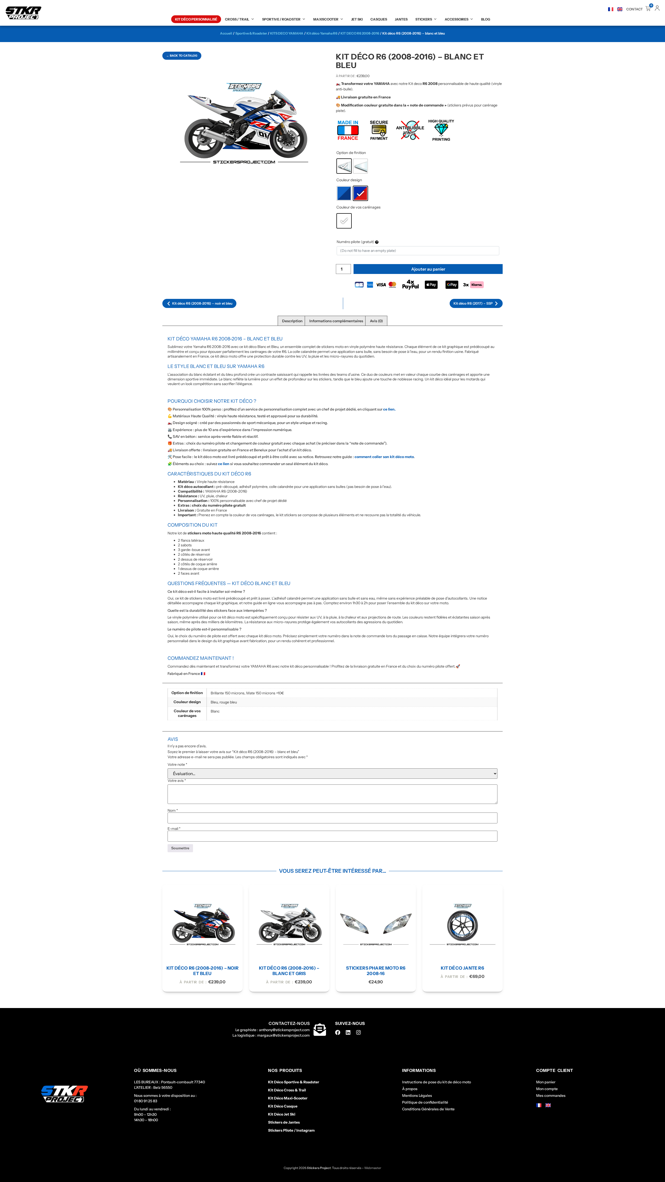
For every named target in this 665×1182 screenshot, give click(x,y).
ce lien (223, 463)
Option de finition (351, 153)
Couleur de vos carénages (358, 207)
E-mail (174, 828)
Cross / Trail (237, 19)
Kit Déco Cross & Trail (287, 1090)
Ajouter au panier (428, 269)
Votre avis (177, 780)
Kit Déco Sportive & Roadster (293, 1082)
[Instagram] (358, 1032)
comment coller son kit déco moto (384, 456)
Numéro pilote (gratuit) (356, 241)
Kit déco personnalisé (196, 19)
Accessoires (456, 19)
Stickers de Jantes (284, 1122)
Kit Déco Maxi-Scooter (288, 1098)
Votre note (177, 764)
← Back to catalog (181, 55)
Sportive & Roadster (251, 33)
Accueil (226, 33)
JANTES (401, 19)
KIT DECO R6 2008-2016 (360, 33)
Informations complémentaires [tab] (336, 321)
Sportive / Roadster (281, 19)
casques (378, 19)
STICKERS (423, 19)
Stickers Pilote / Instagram (291, 1130)
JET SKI (357, 19)
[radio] (344, 166)
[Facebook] (337, 1032)
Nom (173, 810)
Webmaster (372, 1168)
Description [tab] (292, 321)
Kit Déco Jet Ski (281, 1114)
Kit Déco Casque (282, 1106)
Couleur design (349, 180)
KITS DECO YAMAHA (286, 33)
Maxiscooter (325, 19)
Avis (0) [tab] (376, 321)
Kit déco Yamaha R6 (322, 33)
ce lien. (389, 409)
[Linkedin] (348, 1032)
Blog (485, 19)
